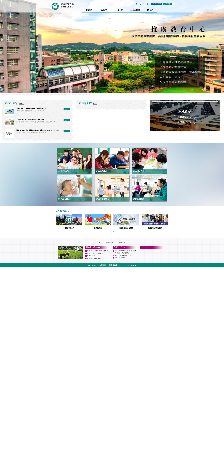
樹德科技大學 (69, 431)
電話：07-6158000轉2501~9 (95, 456)
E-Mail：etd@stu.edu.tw (94, 461)
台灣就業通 (98, 431)
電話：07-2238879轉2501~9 (123, 458)
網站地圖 (122, 445)
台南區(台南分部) (184, 324)
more (66, 312)
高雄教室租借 (110, 445)
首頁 (100, 445)
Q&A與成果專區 (134, 10)
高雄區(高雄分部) (184, 319)
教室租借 (104, 10)
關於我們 (150, 10)
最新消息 (89, 10)
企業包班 (119, 10)
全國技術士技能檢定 (155, 431)
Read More (185, 329)
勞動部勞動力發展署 (126, 431)
